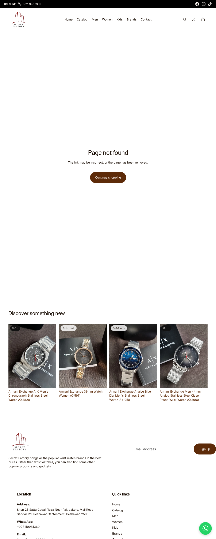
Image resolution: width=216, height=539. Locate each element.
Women (117, 522)
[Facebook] (197, 4)
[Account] (193, 19)
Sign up (205, 449)
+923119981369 (28, 526)
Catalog (117, 510)
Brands (117, 533)
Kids (115, 527)
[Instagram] (203, 4)
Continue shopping (108, 177)
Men (115, 516)
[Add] (50, 381)
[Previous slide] (13, 355)
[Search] (184, 19)
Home (116, 504)
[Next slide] (51, 355)
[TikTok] (210, 4)
